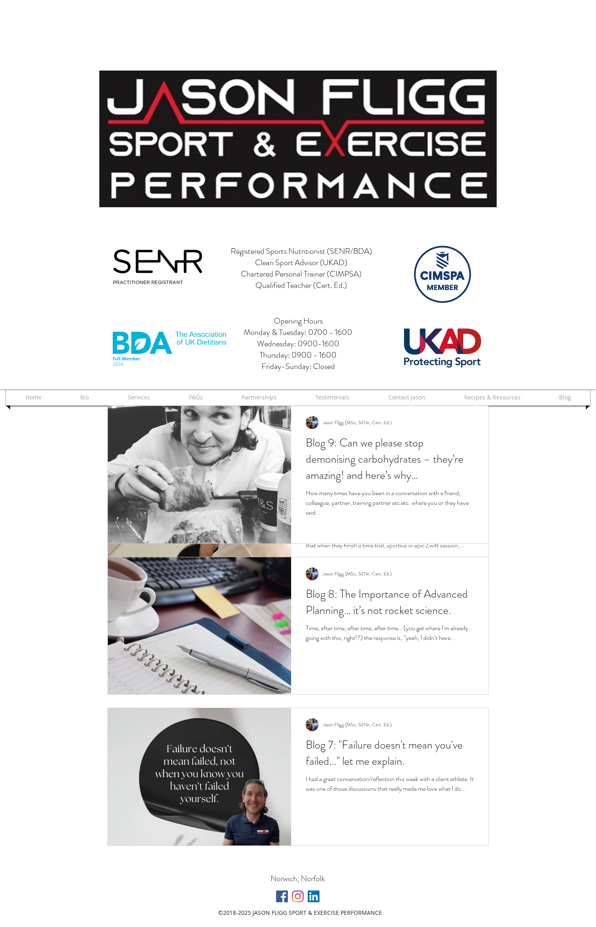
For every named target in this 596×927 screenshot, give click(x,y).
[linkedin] (313, 896)
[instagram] (298, 896)
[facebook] (282, 896)
